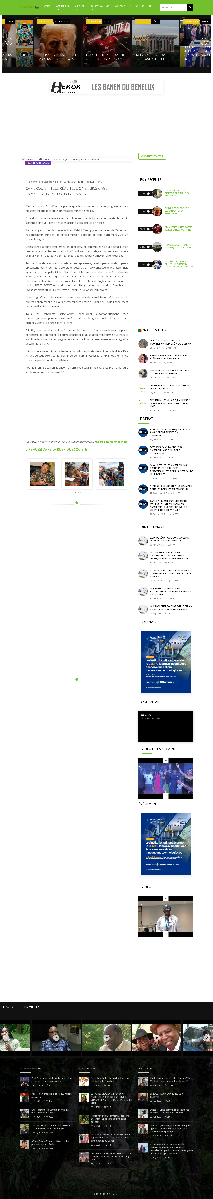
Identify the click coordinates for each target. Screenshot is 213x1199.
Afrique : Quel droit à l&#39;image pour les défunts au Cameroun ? (171, 487)
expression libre (100, 6)
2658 (108, 1163)
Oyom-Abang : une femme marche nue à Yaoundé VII (169, 387)
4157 (50, 1101)
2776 (108, 1107)
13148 (170, 1085)
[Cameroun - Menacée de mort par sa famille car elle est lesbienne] (143, 373)
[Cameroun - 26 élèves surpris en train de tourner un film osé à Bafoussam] (143, 343)
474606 (172, 377)
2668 (108, 1145)
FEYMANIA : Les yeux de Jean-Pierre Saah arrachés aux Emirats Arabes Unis (170, 403)
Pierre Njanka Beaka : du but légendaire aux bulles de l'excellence (111, 1080)
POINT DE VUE (158, 21)
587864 (169, 362)
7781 (169, 1101)
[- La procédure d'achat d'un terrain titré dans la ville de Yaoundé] (143, 609)
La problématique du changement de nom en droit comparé (171, 539)
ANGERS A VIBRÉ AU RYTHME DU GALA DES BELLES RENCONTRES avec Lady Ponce (111, 1156)
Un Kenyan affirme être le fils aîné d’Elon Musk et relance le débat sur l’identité (170, 1080)
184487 (174, 580)
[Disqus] (76, 551)
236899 (171, 544)
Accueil (47, 6)
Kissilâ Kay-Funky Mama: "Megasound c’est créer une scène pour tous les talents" (110, 1118)
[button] (190, 7)
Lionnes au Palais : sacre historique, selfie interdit (105, 56)
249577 (176, 493)
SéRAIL (107, 21)
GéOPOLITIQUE (13, 21)
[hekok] (106, 87)
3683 (50, 1117)
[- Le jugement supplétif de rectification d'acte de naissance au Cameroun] (143, 591)
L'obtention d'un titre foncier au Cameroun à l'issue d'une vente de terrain (170, 573)
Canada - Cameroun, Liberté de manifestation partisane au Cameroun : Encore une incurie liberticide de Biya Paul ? (168, 505)
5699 (50, 1085)
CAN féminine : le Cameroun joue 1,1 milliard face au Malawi (50, 1111)
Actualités (62, 6)
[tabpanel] (42, 474)
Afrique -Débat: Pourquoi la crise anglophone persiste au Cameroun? (170, 432)
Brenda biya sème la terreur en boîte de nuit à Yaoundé (169, 357)
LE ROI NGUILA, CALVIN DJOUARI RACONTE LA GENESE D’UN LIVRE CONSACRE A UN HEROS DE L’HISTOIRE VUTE (111, 1098)
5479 (169, 1135)
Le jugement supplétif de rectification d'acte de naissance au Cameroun (170, 591)
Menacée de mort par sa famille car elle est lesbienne (169, 372)
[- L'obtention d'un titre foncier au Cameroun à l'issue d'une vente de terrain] (143, 573)
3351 (50, 1148)
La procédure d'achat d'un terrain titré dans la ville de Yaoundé (171, 608)
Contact (120, 6)
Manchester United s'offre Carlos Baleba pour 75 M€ (57, 56)
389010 (169, 392)
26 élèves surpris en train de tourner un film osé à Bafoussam (170, 342)
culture (79, 6)
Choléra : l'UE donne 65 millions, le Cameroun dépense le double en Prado (152, 52)
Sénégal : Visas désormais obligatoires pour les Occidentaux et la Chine (169, 1111)
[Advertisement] (106, 117)
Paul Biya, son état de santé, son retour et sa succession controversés (51, 1080)
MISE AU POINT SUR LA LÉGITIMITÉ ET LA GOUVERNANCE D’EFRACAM (51, 1127)
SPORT (58, 21)
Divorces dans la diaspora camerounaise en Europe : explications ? (166, 450)
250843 (173, 478)
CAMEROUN (46, 21)
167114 (170, 613)
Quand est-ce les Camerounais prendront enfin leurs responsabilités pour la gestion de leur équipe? (171, 470)
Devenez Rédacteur (153, 156)
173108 (170, 598)
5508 (169, 1117)
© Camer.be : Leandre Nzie (43, 181)
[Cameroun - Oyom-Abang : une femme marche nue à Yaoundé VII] (143, 388)
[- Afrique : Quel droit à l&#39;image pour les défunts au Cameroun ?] (143, 489)
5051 (169, 1157)
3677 (50, 1132)
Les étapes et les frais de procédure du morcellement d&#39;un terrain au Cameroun (169, 555)
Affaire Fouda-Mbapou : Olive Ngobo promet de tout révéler (50, 1143)
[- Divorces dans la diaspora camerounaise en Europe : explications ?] (143, 450)
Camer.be (113, 1194)
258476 (170, 457)
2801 (108, 1085)
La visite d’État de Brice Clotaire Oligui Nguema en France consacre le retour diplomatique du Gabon (110, 1137)
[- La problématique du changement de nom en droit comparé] (143, 541)
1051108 (172, 348)
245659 (174, 514)
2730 (108, 1126)
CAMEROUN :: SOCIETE (39, 163)
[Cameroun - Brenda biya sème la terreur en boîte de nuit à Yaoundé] (143, 358)
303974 (174, 410)
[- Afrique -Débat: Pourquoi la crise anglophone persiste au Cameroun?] (143, 432)
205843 (170, 562)
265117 (170, 439)
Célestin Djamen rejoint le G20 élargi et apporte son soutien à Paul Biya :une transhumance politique (170, 1128)
